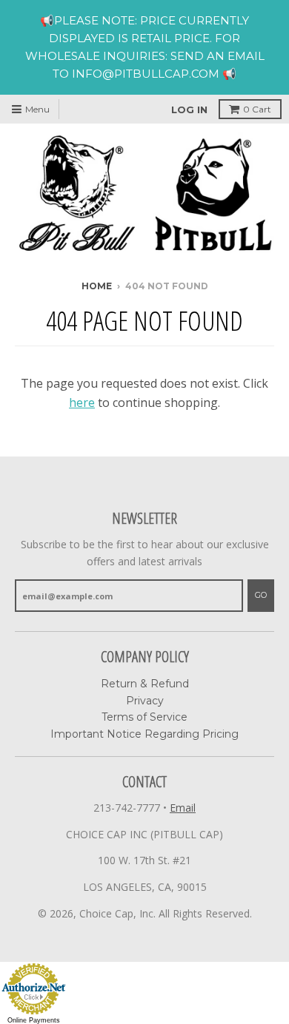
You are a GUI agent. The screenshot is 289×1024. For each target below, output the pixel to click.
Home (97, 286)
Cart (257, 109)
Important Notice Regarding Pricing (144, 734)
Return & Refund (145, 683)
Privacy (145, 700)
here (82, 402)
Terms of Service (144, 717)
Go (261, 595)
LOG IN (189, 109)
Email (183, 808)
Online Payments (33, 1020)
